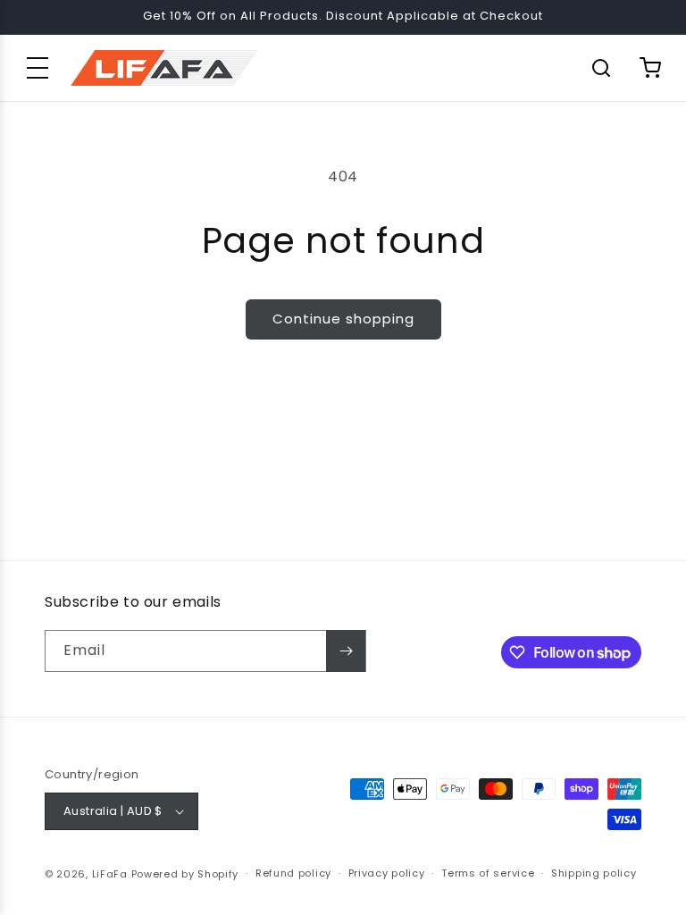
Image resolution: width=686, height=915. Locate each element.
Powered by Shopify (185, 874)
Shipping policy (594, 873)
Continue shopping (343, 318)
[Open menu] (37, 68)
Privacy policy (386, 873)
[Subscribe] (345, 651)
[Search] (601, 68)
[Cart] (650, 68)
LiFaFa (110, 874)
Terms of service (487, 873)
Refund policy (293, 873)
